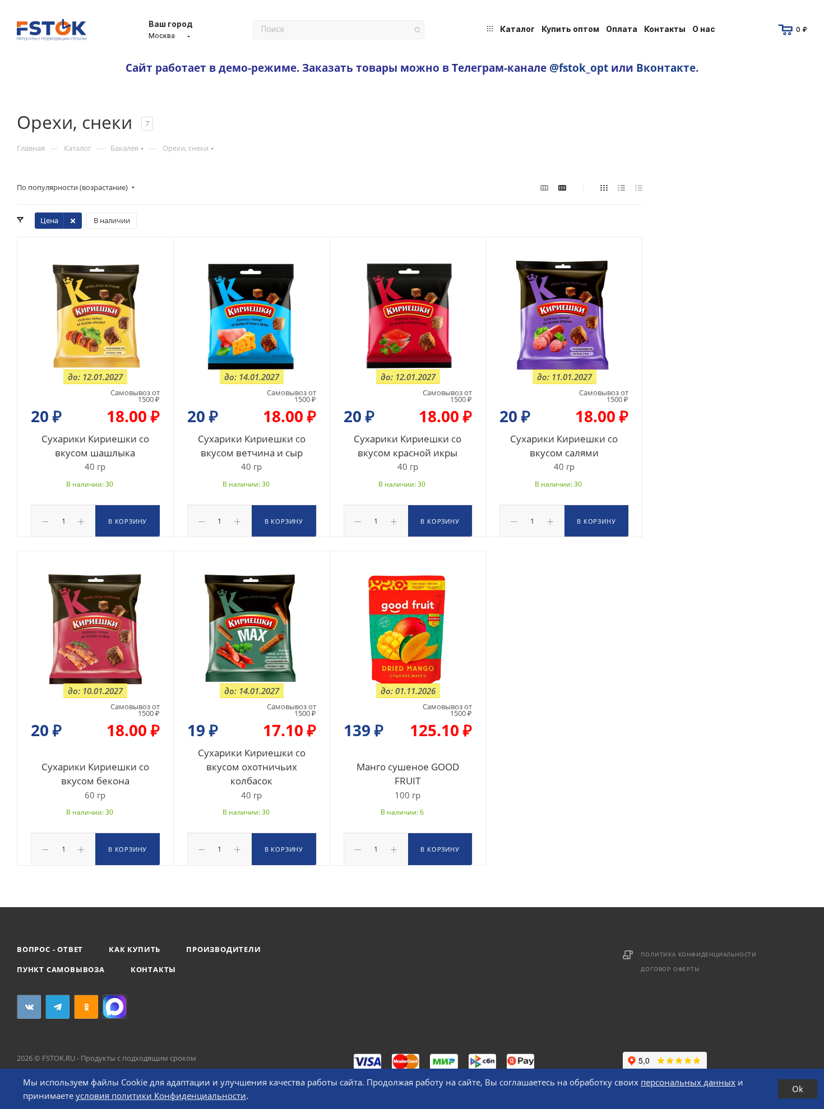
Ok (797, 1088)
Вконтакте (666, 68)
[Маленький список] (544, 187)
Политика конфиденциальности (699, 954)
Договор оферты (670, 969)
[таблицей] (638, 187)
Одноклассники (86, 1007)
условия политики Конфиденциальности (161, 1095)
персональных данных (688, 1082)
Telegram (57, 1007)
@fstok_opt (578, 68)
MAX (115, 1007)
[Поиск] (417, 30)
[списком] (621, 187)
